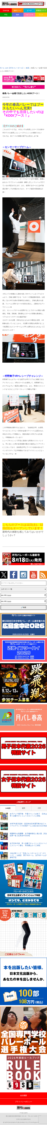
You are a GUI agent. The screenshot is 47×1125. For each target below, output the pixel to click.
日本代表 (6, 10)
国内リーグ (18, 10)
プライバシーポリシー (23, 1102)
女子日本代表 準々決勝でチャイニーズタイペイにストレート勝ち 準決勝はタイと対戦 (28, 844)
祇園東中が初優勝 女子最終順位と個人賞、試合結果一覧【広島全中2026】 (28, 835)
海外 (17, 15)
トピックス (29, 15)
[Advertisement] (23, 41)
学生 (5, 15)
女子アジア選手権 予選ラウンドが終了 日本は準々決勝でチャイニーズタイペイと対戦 (28, 815)
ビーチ (29, 10)
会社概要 (23, 1095)
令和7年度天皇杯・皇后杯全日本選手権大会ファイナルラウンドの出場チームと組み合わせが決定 (28, 825)
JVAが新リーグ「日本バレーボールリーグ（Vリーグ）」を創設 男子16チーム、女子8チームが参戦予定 (28, 855)
